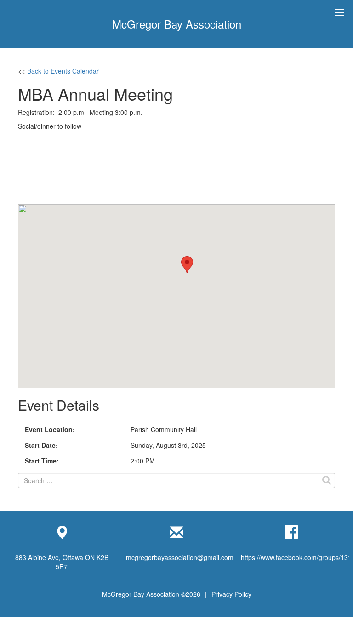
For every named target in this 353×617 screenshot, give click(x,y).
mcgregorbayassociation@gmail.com (179, 557)
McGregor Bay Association (176, 24)
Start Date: (41, 445)
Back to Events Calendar (63, 70)
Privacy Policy (231, 594)
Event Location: (50, 429)
